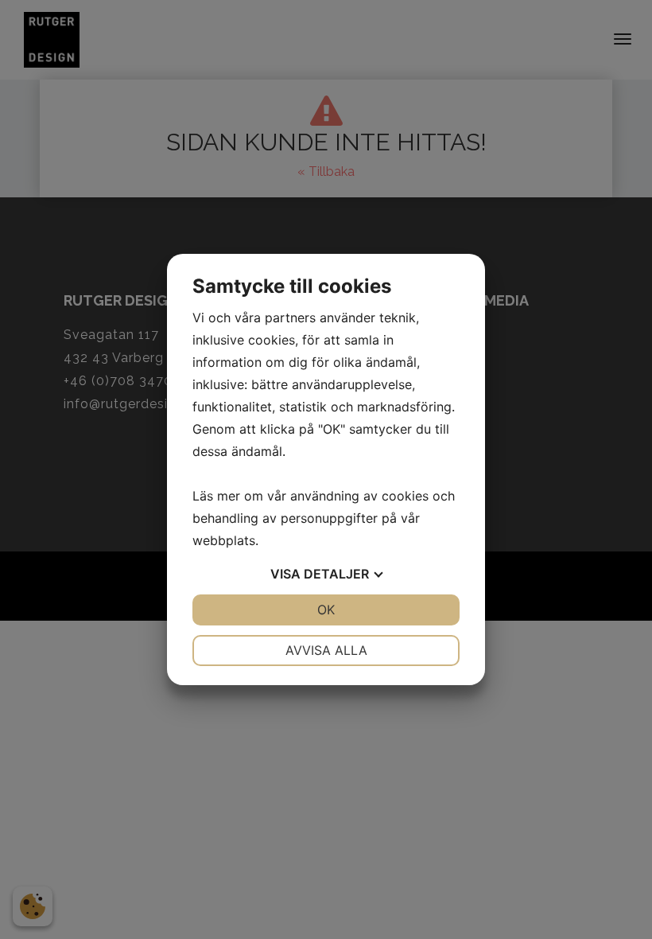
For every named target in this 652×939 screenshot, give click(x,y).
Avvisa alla (326, 650)
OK (326, 610)
